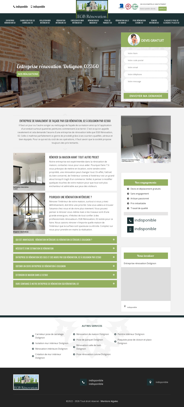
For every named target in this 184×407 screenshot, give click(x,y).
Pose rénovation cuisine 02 (139, 21)
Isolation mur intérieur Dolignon (51, 343)
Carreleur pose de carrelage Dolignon (49, 336)
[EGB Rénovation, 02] (92, 9)
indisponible (21, 6)
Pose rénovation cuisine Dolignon (93, 354)
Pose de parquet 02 (107, 21)
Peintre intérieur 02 (154, 21)
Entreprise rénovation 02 (9, 21)
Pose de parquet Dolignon (89, 339)
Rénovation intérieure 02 (61, 21)
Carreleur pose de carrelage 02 (27, 21)
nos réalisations (28, 74)
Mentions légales (109, 401)
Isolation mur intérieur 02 (45, 21)
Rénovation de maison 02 (93, 21)
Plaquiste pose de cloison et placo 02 (171, 21)
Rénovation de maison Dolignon (92, 334)
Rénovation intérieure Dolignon (51, 348)
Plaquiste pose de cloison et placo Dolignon (135, 341)
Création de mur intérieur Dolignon (48, 356)
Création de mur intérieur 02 (77, 21)
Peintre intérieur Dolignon (131, 334)
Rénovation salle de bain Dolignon (88, 347)
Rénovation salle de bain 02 (122, 21)
